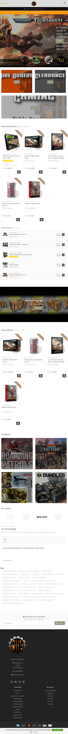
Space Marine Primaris (38, 593)
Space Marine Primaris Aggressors (55, 593)
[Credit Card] (18, 725)
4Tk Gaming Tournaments (9, 571)
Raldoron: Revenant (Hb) (32, 203)
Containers (35, 574)
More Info (38, 308)
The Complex (16, 600)
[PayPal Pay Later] (39, 725)
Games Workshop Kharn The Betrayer (11, 580)
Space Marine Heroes (24, 593)
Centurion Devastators (34, 571)
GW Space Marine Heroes (39, 577)
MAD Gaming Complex (37, 584)
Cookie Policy (17, 712)
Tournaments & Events (7, 472)
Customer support (18, 704)
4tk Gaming (22, 571)
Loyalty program (17, 717)
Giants (32, 580)
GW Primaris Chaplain (24, 577)
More (16, 82)
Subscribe (61, 623)
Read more (7, 560)
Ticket (59, 41)
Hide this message (57, 730)
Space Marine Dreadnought (9, 593)
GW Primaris (59, 574)
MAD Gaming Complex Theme (53, 584)
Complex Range (46, 571)
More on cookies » (34, 732)
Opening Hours (18, 715)
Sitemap (17, 709)
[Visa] (44, 725)
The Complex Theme (28, 600)
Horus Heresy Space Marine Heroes (46, 580)
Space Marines (6, 600)
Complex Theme (25, 574)
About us (17, 693)
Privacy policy (17, 698)
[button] (1, 41)
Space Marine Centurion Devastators (11, 590)
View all (16, 228)
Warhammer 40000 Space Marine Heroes (12, 603)
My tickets (50, 696)
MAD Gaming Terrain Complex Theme (26, 587)
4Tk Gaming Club (17, 690)
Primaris (41, 587)
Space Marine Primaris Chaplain (30, 596)
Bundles (37, 472)
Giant (26, 580)
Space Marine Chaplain (44, 590)
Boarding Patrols (6, 438)
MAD (16, 584)
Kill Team (37, 438)
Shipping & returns (18, 706)
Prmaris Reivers (50, 587)
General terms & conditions (17, 696)
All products (50, 704)
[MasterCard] (28, 725)
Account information (50, 690)
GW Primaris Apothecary (8, 577)
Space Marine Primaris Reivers (48, 596)
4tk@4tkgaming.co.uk (18, 674)
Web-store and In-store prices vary (34, 12)
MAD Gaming (25, 584)
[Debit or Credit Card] (23, 725)
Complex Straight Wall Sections (10, 574)
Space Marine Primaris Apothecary (11, 596)
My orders (50, 693)
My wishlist (50, 698)
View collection (23, 126)
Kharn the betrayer (7, 584)
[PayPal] (34, 725)
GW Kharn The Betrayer (47, 574)
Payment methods (18, 701)
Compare (50, 701)
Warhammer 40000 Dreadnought (44, 600)
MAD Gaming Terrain (8, 587)
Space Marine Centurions (29, 590)
